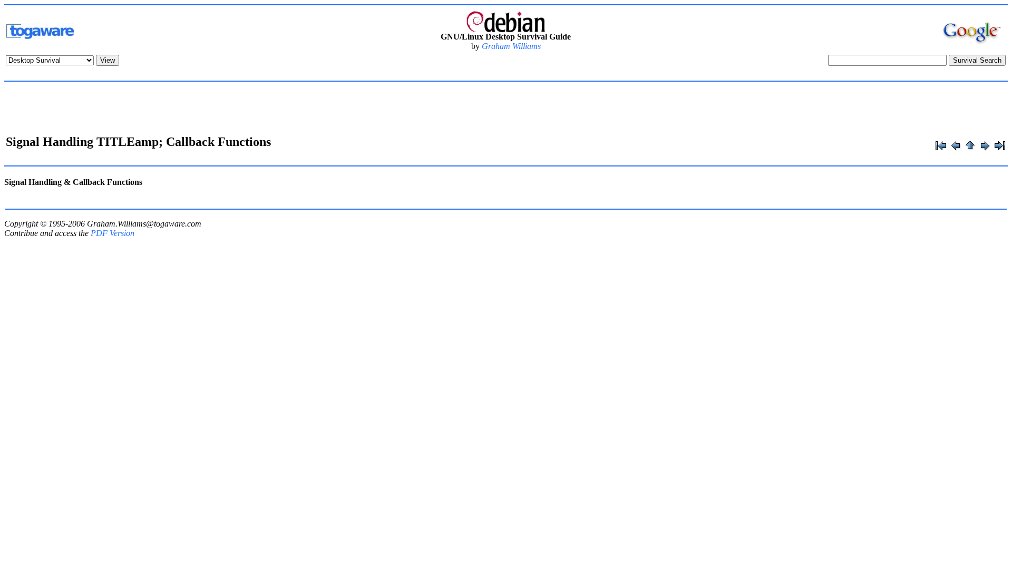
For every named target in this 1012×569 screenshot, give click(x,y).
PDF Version (112, 233)
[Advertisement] (506, 109)
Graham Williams (511, 46)
